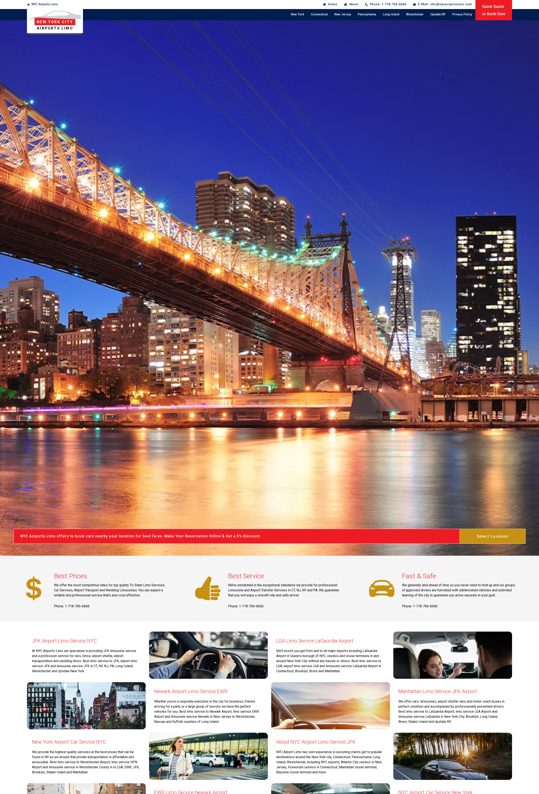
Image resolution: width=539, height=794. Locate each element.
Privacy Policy (462, 14)
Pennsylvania (367, 14)
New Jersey (342, 14)
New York (297, 14)
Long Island (391, 14)
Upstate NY (438, 14)
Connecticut (319, 14)
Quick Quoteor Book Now (493, 10)
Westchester (415, 14)
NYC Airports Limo (45, 4)
